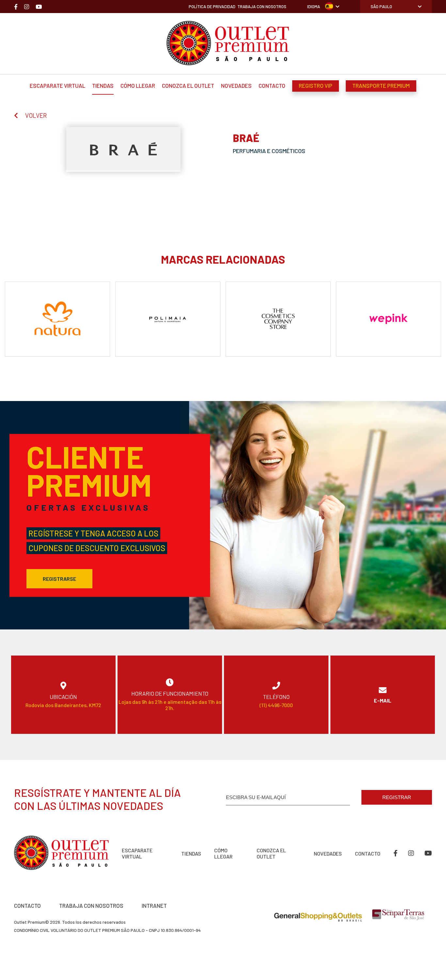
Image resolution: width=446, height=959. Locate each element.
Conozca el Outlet (188, 85)
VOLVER (36, 115)
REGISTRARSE (59, 579)
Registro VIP (315, 85)
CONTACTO (27, 905)
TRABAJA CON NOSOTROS (91, 905)
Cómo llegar (137, 85)
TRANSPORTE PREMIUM (381, 85)
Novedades (236, 85)
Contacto (272, 85)
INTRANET (154, 905)
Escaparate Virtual (57, 85)
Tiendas (103, 85)
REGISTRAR (396, 797)
